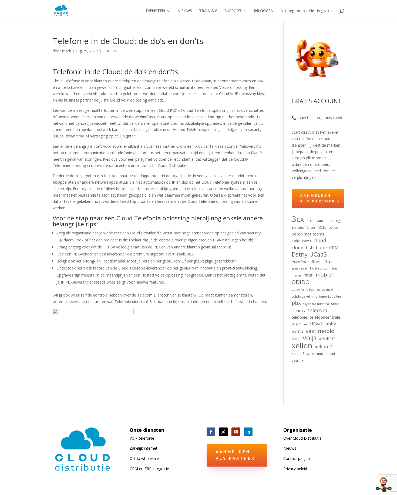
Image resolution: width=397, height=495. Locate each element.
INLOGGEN (264, 11)
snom (335, 303)
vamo (297, 331)
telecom (317, 310)
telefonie (299, 317)
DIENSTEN (155, 11)
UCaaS (316, 324)
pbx (296, 303)
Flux (328, 261)
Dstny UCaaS (309, 254)
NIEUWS (184, 11)
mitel (308, 275)
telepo (297, 324)
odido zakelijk (302, 296)
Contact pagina (296, 458)
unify (330, 324)
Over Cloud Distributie (302, 438)
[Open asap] (383, 484)
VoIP (142, 438)
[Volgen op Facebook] (211, 431)
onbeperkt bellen (328, 296)
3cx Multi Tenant (303, 228)
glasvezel (300, 268)
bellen (333, 227)
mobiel (324, 275)
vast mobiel (320, 331)
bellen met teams (308, 234)
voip (309, 338)
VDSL (296, 338)
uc (306, 324)
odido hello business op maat (312, 289)
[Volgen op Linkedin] (248, 431)
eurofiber (300, 261)
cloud (320, 240)
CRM (334, 248)
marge (296, 275)
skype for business (316, 304)
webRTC (326, 339)
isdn (334, 268)
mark (66, 50)
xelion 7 (323, 347)
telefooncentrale (324, 317)
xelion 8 (298, 353)
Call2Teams (301, 240)
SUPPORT (233, 11)
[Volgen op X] (223, 431)
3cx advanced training (323, 220)
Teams (298, 311)
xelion (302, 345)
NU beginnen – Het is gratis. (307, 11)
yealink (298, 360)
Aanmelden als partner (235, 455)
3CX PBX (109, 50)
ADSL (322, 227)
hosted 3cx (319, 268)
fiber (316, 262)
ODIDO (300, 282)
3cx (298, 219)
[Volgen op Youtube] (235, 431)
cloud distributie (309, 247)
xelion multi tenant (321, 353)
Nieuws (289, 448)
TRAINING (208, 11)
